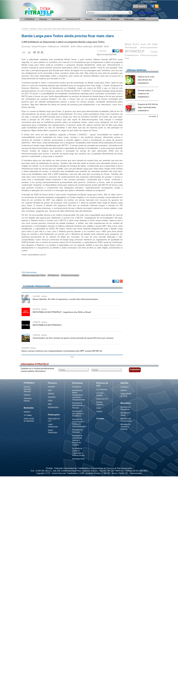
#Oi (149, 44)
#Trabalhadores (132, 55)
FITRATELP (29, 19)
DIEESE (51, 394)
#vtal (127, 58)
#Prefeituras (53, 275)
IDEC (50, 404)
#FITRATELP (134, 51)
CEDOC (99, 412)
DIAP (50, 390)
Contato (142, 19)
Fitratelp (154, 52)
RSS (157, 6)
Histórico (27, 395)
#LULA (136, 44)
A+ (34, 52)
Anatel (143, 44)
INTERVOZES (53, 407)
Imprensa (33, 29)
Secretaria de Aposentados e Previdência (78, 413)
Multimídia (115, 19)
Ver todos (152, 116)
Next (72, 357)
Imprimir (23, 52)
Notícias (88, 19)
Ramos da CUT (102, 399)
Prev (72, 290)
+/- (38, 52)
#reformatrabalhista (149, 47)
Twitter (117, 50)
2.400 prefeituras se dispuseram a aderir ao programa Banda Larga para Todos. (63, 42)
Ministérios (101, 19)
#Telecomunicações (70, 275)
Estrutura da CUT (73, 19)
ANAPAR (51, 387)
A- (42, 52)
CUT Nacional (101, 390)
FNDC (50, 401)
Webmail (142, 7)
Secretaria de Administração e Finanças (78, 405)
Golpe (155, 44)
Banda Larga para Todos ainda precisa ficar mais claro (59, 29)
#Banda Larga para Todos (33, 275)
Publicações (129, 19)
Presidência (76, 387)
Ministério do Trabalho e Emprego (125, 426)
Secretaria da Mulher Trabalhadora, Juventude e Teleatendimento (78, 395)
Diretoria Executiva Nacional (27, 389)
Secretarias (56, 19)
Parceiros (43, 19)
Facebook (152, 6)
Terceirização (131, 47)
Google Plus (121, 50)
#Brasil (128, 44)
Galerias (27, 412)
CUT (47, 10)
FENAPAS (52, 397)
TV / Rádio (28, 415)
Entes (98, 408)
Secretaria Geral (78, 459)
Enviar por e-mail (29, 52)
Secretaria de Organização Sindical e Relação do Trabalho (77, 440)
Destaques (125, 387)
